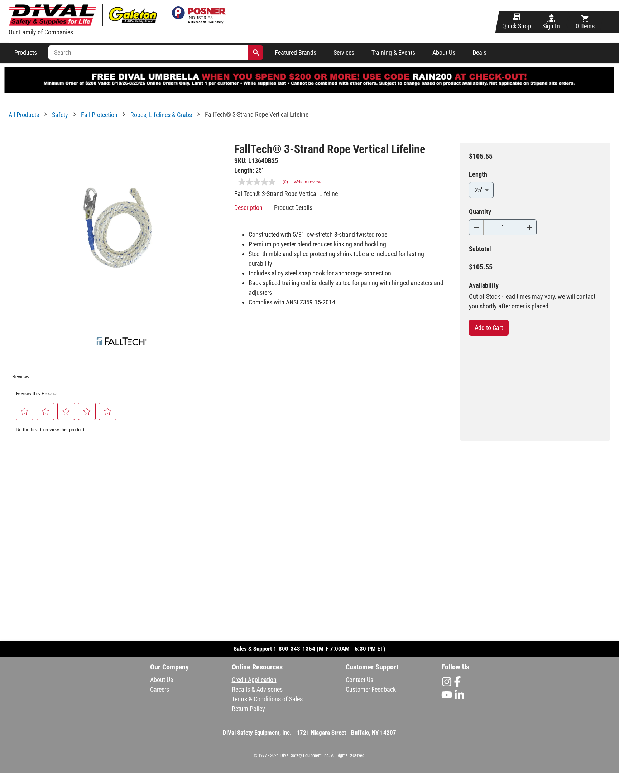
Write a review (307, 181)
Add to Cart (489, 327)
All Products (24, 115)
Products (25, 53)
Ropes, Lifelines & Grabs (161, 115)
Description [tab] (248, 207)
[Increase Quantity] (529, 227)
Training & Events (393, 52)
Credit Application (254, 679)
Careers (159, 689)
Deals (479, 53)
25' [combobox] (478, 190)
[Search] (256, 52)
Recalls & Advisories (257, 689)
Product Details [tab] (293, 207)
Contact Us (359, 679)
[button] (24, 411)
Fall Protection (99, 115)
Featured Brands (295, 52)
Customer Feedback (371, 689)
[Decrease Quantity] (476, 227)
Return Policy (248, 708)
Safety (60, 115)
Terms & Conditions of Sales (267, 699)
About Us (443, 53)
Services (344, 52)
